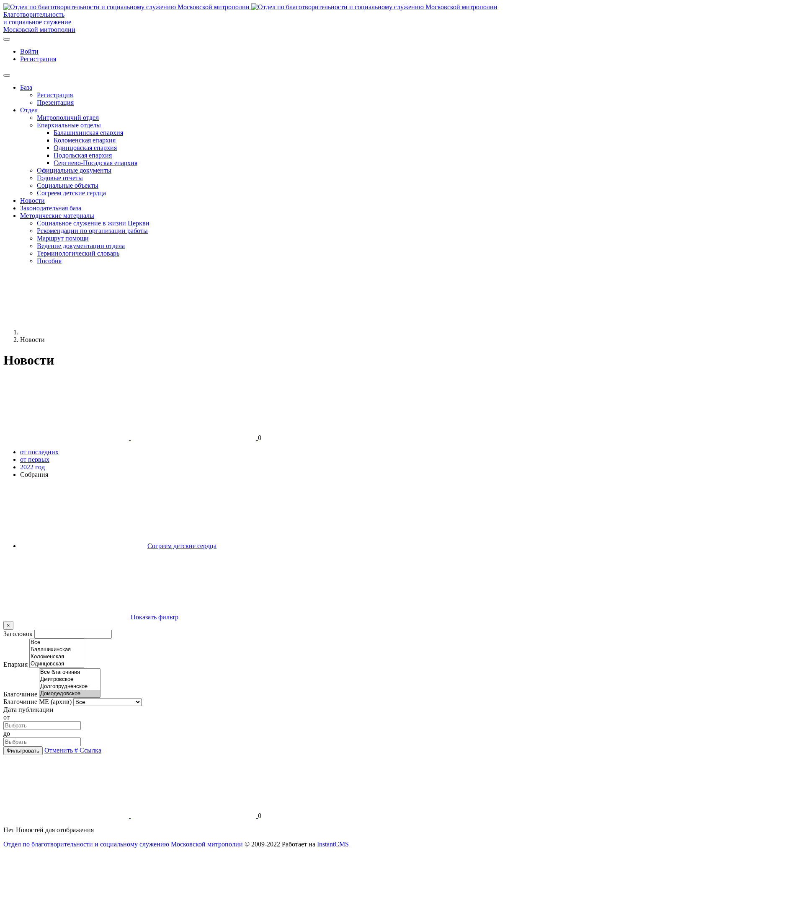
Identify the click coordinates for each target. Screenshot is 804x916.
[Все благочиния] (69, 672)
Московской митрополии (39, 29)
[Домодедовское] (69, 693)
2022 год (32, 467)
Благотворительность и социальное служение (37, 18)
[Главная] (83, 332)
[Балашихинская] (57, 649)
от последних (39, 451)
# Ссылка (88, 750)
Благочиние (20, 694)
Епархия (15, 664)
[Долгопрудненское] (69, 686)
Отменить (59, 750)
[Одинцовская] (57, 664)
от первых (34, 459)
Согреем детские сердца (181, 545)
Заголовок (18, 633)
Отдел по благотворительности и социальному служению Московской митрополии (124, 844)
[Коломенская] (57, 656)
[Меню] (6, 39)
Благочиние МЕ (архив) (37, 701)
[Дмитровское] (69, 679)
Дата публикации (28, 709)
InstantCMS (333, 844)
